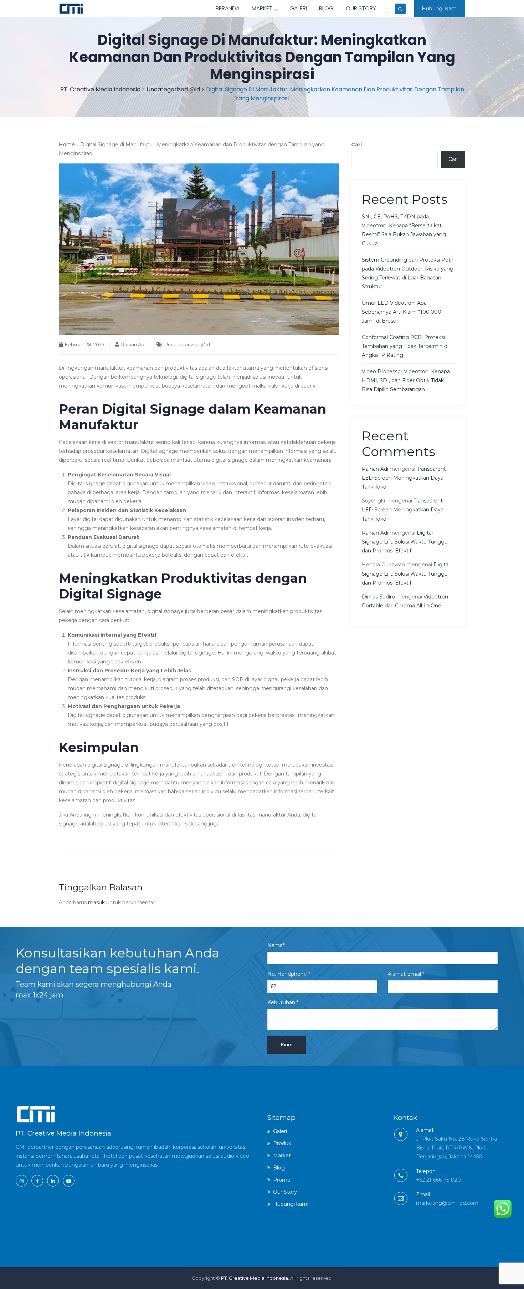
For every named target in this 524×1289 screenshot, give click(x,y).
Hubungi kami (290, 1204)
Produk (282, 1143)
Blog (326, 8)
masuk (96, 902)
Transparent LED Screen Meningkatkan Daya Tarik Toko (404, 478)
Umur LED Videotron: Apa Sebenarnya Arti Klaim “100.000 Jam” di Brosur (401, 312)
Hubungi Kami (440, 8)
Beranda (228, 8)
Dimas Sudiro (378, 596)
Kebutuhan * (282, 1002)
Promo (282, 1180)
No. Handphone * (288, 974)
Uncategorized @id (187, 344)
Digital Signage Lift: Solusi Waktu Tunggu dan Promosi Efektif (405, 542)
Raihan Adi (133, 344)
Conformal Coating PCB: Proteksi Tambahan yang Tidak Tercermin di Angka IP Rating (405, 346)
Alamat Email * (406, 974)
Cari (356, 144)
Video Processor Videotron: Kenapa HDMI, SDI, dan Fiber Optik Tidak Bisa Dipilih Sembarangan (406, 380)
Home (67, 144)
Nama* (275, 945)
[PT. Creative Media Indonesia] (71, 8)
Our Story (361, 8)
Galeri (298, 8)
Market (262, 8)
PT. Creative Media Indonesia (254, 1278)
